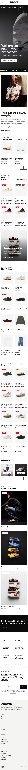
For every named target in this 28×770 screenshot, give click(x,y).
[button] (2, 767)
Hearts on (7, 607)
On (4, 527)
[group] (14, 153)
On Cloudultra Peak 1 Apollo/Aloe (20, 426)
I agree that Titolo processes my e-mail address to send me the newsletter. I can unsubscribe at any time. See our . (15, 692)
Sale (2, 722)
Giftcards (3, 759)
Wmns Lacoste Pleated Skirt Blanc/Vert (19, 160)
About (2, 737)
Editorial (3, 720)
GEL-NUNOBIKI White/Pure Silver (19, 288)
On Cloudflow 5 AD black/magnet (20, 447)
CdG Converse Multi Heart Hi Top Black (6, 223)
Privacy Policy (13, 693)
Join (23, 686)
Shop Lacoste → (22, 139)
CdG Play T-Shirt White (19, 201)
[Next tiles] (25, 478)
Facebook (3, 727)
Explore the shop (8, 65)
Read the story (6, 130)
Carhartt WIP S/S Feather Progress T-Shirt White (6, 351)
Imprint (3, 743)
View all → (24, 269)
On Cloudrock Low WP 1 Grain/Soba (20, 405)
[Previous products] (21, 168)
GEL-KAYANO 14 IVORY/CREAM (5, 288)
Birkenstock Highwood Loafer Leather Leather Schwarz (21, 309)
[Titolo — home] (6, 704)
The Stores (4, 739)
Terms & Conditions (6, 755)
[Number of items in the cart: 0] (25, 2)
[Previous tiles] (21, 478)
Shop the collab (8, 257)
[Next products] (25, 168)
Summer (6, 567)
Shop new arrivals (9, 60)
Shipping (3, 753)
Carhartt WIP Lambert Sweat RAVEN (20, 330)
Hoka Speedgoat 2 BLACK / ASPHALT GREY (6, 309)
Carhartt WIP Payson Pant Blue (20, 351)
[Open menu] (3, 2)
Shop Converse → (22, 179)
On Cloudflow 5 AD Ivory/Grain (6, 447)
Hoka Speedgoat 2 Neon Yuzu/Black (19, 384)
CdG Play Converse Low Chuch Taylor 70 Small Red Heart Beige (7, 201)
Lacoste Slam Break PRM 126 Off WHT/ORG (6, 160)
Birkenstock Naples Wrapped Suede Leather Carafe (6, 330)
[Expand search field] (21, 2)
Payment (3, 757)
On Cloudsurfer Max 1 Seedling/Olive (7, 426)
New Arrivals (4, 716)
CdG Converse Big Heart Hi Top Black (20, 223)
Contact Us (4, 751)
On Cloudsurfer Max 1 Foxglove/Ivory (7, 405)
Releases (3, 718)
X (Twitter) (3, 729)
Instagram (3, 725)
